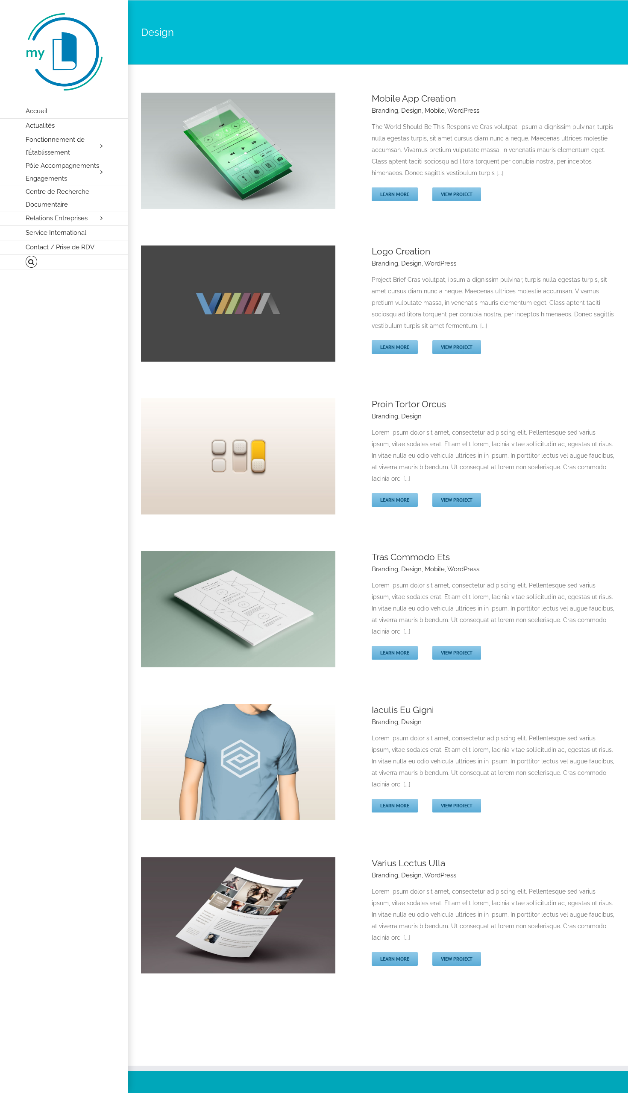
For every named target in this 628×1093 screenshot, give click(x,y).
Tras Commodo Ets (411, 557)
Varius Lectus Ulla (408, 863)
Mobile (435, 110)
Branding (385, 110)
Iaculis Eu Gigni (403, 709)
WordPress (463, 110)
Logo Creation (401, 251)
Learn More (394, 194)
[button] (64, 262)
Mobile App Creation (414, 98)
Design (411, 110)
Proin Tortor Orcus (409, 404)
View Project (456, 194)
